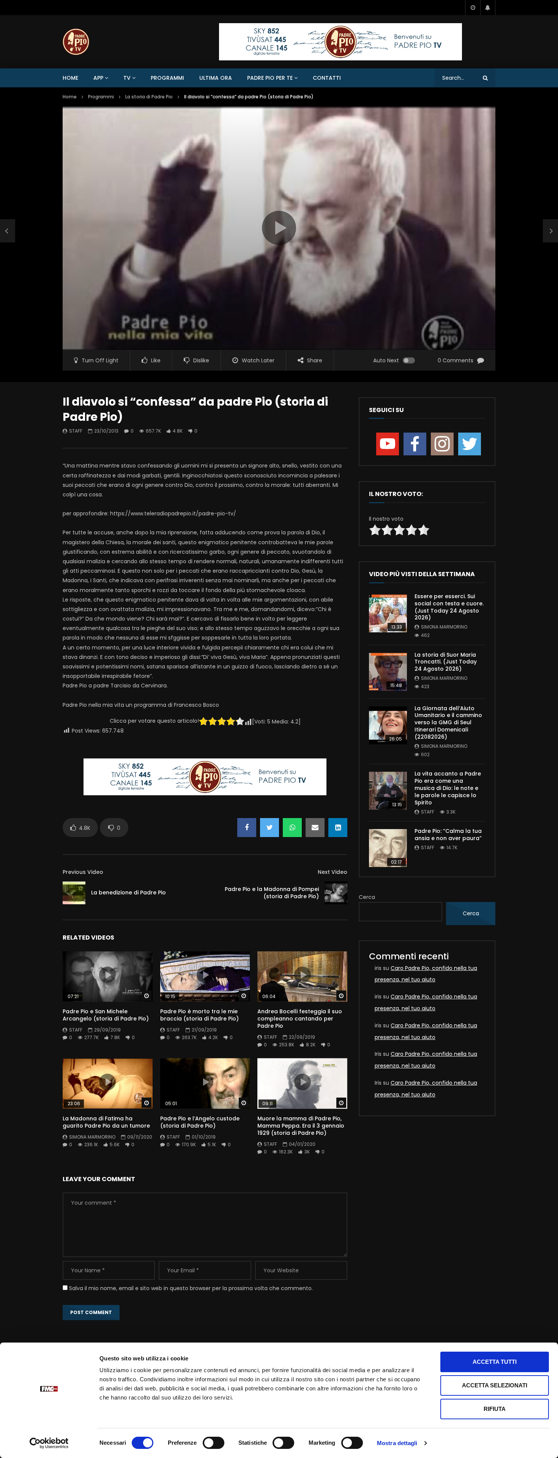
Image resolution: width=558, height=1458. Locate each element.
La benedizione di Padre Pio (128, 892)
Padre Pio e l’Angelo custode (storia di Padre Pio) (200, 1122)
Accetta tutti (495, 1361)
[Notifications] (487, 7)
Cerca (367, 897)
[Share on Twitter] (269, 827)
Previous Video (83, 872)
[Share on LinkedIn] (337, 827)
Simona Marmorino (92, 1137)
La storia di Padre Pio (149, 96)
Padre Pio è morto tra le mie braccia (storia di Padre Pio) (199, 1015)
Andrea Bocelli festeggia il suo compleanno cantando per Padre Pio (299, 1019)
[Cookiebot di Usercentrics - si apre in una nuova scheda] (49, 1443)
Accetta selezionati (494, 1385)
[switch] (213, 1443)
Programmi (167, 78)
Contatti (327, 78)
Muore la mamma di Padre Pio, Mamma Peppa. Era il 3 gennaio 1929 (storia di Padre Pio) (300, 1126)
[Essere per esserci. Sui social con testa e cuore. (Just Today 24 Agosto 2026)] (388, 613)
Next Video (332, 872)
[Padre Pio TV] (76, 41)
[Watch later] (472, 7)
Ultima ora (215, 78)
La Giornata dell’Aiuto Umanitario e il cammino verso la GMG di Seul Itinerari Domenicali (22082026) (448, 723)
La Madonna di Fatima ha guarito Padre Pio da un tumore (106, 1122)
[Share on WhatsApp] (292, 827)
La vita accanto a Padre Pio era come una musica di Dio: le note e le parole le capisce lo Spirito (448, 788)
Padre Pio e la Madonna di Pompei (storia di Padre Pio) (272, 892)
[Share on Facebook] (246, 827)
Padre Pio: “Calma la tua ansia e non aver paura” (448, 834)
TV (127, 78)
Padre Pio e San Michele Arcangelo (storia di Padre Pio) (106, 1015)
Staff (75, 431)
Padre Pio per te (270, 78)
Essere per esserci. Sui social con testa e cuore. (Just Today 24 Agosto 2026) (449, 607)
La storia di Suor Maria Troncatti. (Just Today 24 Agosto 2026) (446, 662)
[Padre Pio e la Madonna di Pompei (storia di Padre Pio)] (336, 892)
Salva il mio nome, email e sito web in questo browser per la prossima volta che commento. (191, 1288)
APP (98, 78)
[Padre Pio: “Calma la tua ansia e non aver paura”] (388, 848)
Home (70, 78)
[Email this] (315, 827)
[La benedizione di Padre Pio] (7, 231)
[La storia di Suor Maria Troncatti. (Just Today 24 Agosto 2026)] (388, 672)
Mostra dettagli (397, 1443)
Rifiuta (495, 1409)
